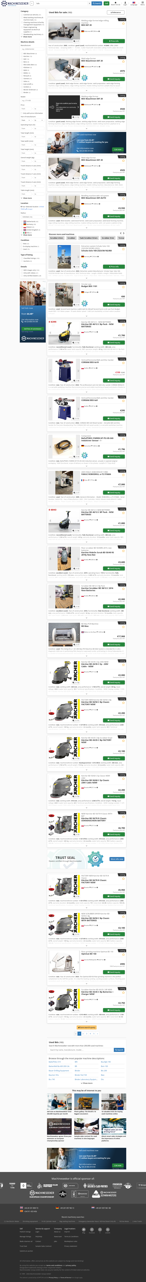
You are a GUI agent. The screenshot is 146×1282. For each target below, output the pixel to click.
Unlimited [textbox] (27, 217)
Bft (76, 1066)
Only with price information (33, 113)
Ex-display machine (31, 246)
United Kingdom (33, 230)
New (26, 244)
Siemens (28, 79)
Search (98, 3)
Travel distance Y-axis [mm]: (31, 174)
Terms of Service (66, 1277)
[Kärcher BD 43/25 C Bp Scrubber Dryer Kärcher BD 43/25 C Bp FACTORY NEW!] (64, 748)
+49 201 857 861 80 (103, 1208)
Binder (27, 92)
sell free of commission (32, 329)
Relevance (116, 12)
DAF (26, 59)
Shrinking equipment (30, 1221)
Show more (87, 1083)
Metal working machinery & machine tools (33, 18)
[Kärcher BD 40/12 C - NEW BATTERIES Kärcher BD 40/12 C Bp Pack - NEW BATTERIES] (64, 332)
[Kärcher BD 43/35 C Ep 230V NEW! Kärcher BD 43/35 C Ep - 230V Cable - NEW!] (64, 672)
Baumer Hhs (54, 1075)
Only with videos (31, 273)
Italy (29, 233)
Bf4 (76, 1062)
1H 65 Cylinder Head (48, 1221)
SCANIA (27, 87)
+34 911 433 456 (30, 1211)
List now (117, 149)
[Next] (78, 31)
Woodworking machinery (33, 34)
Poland (30, 227)
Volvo (26, 81)
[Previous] (50, 31)
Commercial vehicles (32, 15)
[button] (143, 3)
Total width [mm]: (27, 141)
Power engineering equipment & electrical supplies (32, 29)
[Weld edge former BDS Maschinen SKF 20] (64, 69)
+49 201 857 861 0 (67, 1208)
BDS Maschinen (30, 53)
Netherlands (32, 221)
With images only (31, 270)
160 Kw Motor (124, 1221)
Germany (31, 224)
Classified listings (31, 258)
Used (26, 249)
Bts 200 (104, 1070)
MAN (26, 70)
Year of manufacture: (28, 117)
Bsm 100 (104, 1066)
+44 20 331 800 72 (31, 1208)
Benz (26, 62)
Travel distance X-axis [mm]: (31, 166)
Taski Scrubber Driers (88, 238)
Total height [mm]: (27, 149)
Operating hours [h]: (28, 125)
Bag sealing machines (67, 1221)
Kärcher (28, 56)
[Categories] (32, 3)
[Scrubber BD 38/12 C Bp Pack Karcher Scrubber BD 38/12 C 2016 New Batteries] (64, 596)
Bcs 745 (52, 1079)
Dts (102, 1079)
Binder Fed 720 (81, 1075)
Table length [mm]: (27, 190)
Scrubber (71, 238)
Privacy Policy (53, 1277)
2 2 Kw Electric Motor (11, 1221)
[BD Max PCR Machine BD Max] (64, 634)
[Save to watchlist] (123, 23)
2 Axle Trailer (137, 1221)
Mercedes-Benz (30, 65)
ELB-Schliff (28, 84)
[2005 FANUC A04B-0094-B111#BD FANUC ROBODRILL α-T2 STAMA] (64, 482)
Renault (27, 76)
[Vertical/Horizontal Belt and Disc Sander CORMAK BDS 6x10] (64, 370)
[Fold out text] (86, 52)
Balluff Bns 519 (55, 1062)
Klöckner (28, 67)
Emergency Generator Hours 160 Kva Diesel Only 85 (97, 1221)
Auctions (28, 261)
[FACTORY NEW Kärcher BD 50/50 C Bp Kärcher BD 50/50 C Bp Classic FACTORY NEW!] (64, 710)
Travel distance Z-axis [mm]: (31, 182)
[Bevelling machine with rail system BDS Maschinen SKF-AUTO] (64, 206)
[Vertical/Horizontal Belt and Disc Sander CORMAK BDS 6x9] (64, 408)
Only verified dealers (32, 276)
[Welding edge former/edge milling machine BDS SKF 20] (64, 31)
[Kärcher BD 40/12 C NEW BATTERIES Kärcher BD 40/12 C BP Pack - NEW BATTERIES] (64, 520)
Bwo (102, 1075)
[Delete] (90, 3)
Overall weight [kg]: (28, 158)
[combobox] (32, 217)
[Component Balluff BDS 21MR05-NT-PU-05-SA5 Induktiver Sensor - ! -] (64, 446)
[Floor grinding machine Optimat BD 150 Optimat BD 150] (64, 962)
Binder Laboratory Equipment (87, 1079)
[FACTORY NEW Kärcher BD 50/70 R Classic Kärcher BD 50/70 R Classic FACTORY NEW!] (64, 886)
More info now (117, 859)
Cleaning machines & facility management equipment (34, 23)
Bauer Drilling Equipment (59, 1070)
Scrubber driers (56, 238)
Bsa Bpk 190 (106, 1062)
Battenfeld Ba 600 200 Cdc (59, 1066)
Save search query (87, 1027)
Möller (27, 73)
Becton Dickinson (31, 90)
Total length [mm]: (27, 133)
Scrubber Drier (108, 238)
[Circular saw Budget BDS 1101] (64, 295)
